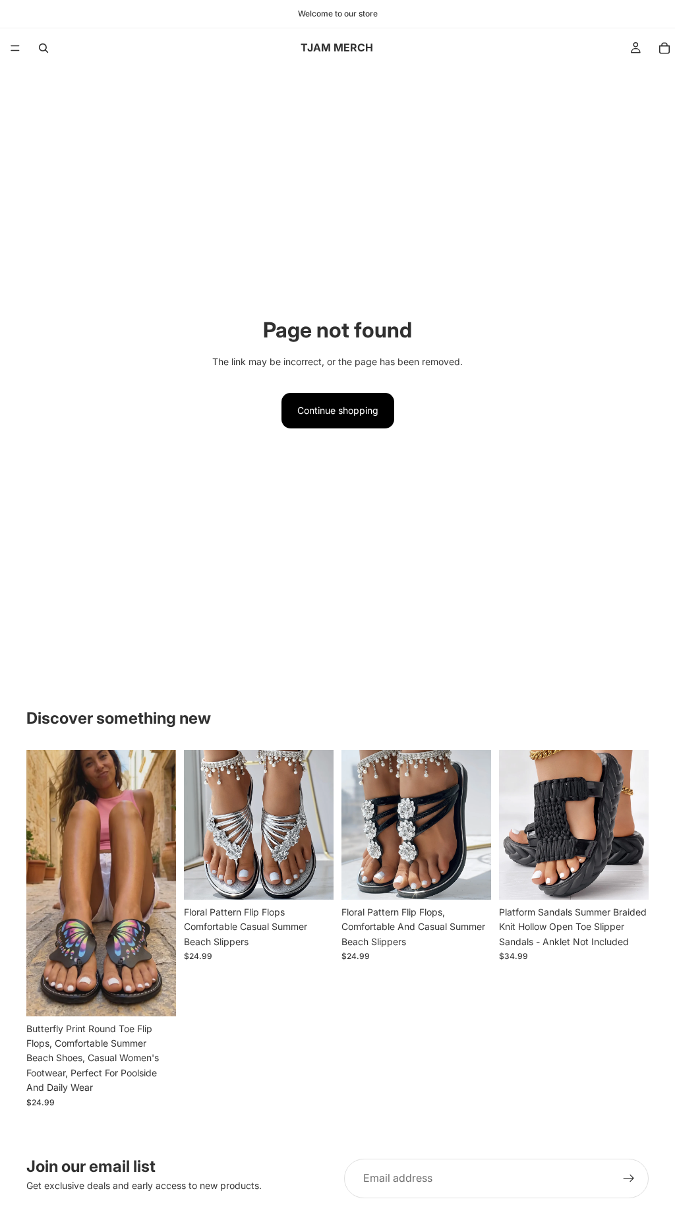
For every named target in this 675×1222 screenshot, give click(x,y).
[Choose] (155, 996)
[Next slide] (161, 883)
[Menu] (15, 48)
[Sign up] (629, 1178)
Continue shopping (337, 410)
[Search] (43, 48)
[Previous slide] (40, 883)
